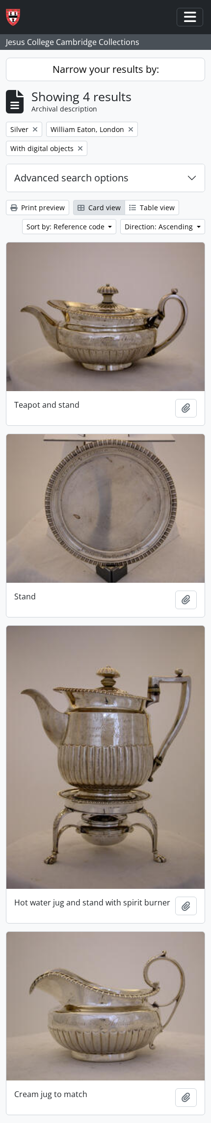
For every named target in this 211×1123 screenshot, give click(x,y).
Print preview (42, 207)
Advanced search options (71, 177)
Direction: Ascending (160, 226)
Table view (156, 207)
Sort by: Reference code (66, 226)
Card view (103, 207)
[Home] (17, 17)
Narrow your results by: (106, 69)
